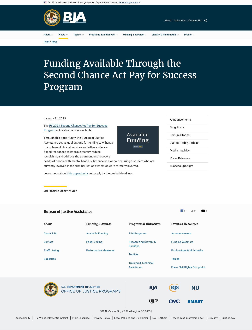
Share (208, 23)
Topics (175, 258)
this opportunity (77, 173)
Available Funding (97, 233)
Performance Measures (100, 250)
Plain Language (81, 318)
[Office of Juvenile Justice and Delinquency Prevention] (153, 304)
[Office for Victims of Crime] (174, 303)
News (54, 41)
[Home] (74, 17)
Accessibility (22, 318)
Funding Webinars (182, 241)
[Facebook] (184, 213)
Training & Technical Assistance (141, 265)
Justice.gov (228, 318)
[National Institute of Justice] (195, 290)
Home (47, 41)
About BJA (50, 233)
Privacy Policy (102, 318)
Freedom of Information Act (187, 318)
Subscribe (179, 20)
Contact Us (194, 20)
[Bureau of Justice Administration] (153, 290)
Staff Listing (51, 250)
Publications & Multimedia (187, 250)
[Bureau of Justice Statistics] (174, 292)
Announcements (181, 233)
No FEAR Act (159, 318)
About (167, 20)
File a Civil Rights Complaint (188, 267)
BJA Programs (137, 233)
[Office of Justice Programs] (52, 17)
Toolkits (133, 254)
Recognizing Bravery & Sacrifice (142, 244)
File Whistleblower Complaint (51, 318)
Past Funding (94, 241)
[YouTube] (205, 213)
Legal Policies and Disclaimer (131, 318)
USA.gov (213, 318)
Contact (48, 241)
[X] (194, 213)
